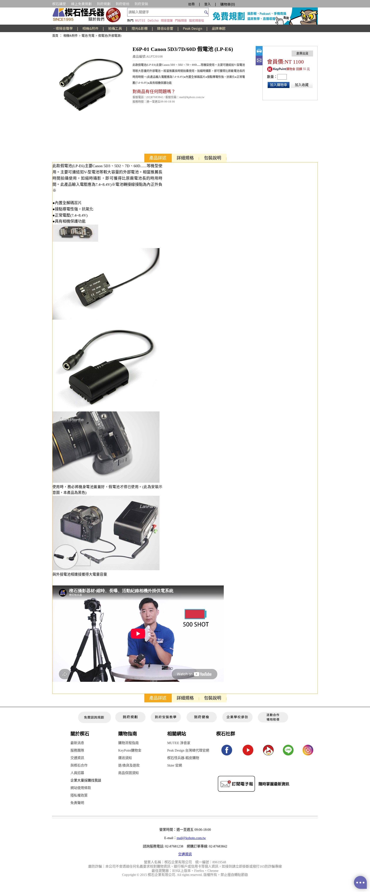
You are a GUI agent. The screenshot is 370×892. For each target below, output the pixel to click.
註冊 (191, 4)
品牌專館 (218, 28)
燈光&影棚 (139, 28)
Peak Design (192, 28)
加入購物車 (278, 85)
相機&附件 (90, 28)
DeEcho (153, 20)
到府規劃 (103, 3)
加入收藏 (302, 85)
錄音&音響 (165, 28)
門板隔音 (181, 20)
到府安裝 (141, 3)
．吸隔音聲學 (62, 28)
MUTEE (140, 20)
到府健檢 (122, 3)
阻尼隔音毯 (196, 20)
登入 (207, 4)
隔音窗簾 (167, 20)
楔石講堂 (59, 3)
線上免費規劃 (81, 3)
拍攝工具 (115, 28)
